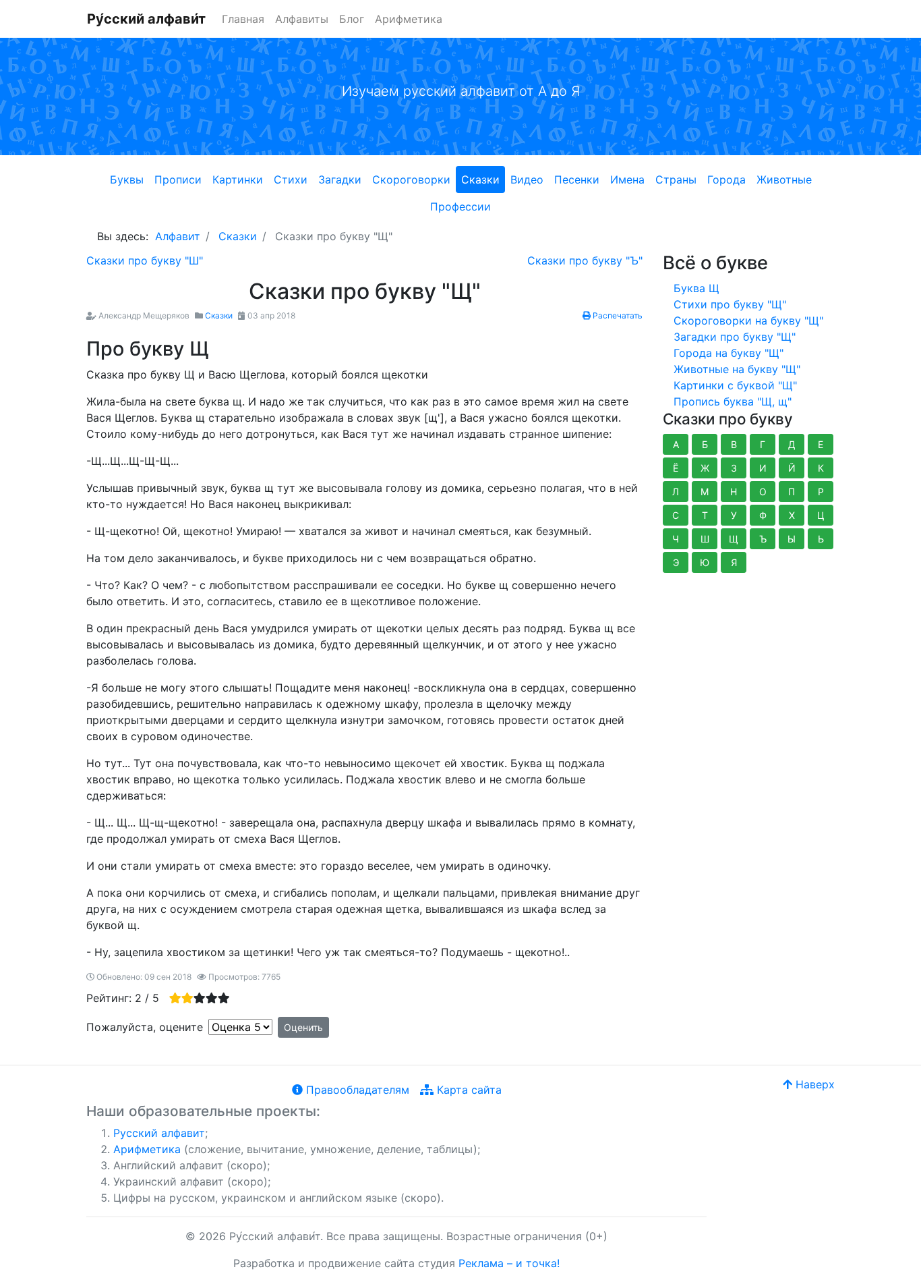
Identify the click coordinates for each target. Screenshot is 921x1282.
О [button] (763, 491)
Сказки (480, 179)
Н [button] (733, 491)
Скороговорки (411, 179)
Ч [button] (675, 539)
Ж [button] (705, 468)
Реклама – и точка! (509, 1263)
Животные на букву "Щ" (737, 369)
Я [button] (734, 562)
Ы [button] (792, 539)
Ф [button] (763, 515)
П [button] (791, 491)
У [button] (734, 515)
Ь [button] (821, 539)
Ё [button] (675, 468)
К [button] (821, 468)
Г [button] (762, 444)
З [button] (734, 468)
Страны (675, 179)
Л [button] (675, 491)
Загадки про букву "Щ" (735, 336)
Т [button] (705, 515)
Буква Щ (696, 288)
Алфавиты (301, 19)
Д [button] (792, 444)
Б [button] (705, 444)
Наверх (813, 1084)
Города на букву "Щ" (728, 353)
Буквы (127, 179)
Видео (526, 179)
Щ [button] (733, 539)
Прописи (178, 179)
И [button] (763, 468)
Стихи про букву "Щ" (730, 304)
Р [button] (821, 491)
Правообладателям (356, 1089)
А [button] (676, 444)
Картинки (237, 179)
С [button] (675, 515)
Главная (243, 19)
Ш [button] (705, 539)
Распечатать (617, 315)
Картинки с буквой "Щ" (735, 385)
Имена (627, 179)
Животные (784, 179)
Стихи (290, 179)
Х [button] (792, 515)
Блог (351, 19)
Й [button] (792, 468)
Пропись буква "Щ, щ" (733, 401)
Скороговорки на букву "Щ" (748, 320)
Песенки (576, 179)
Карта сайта (468, 1089)
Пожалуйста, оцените (144, 1027)
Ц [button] (821, 515)
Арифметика (408, 19)
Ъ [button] (763, 539)
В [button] (734, 444)
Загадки (339, 179)
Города (726, 179)
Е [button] (820, 444)
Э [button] (676, 562)
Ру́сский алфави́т (146, 19)
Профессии (460, 206)
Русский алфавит (159, 1133)
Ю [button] (704, 562)
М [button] (705, 491)
